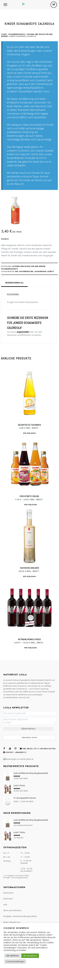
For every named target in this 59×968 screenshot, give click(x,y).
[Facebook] (4, 748)
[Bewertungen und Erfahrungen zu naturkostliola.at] (18, 759)
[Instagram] (15, 748)
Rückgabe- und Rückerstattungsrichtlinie (20, 916)
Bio (16, 271)
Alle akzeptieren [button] (30, 955)
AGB (5, 904)
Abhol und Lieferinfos (12, 910)
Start (4, 34)
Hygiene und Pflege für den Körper (26, 35)
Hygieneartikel (26, 271)
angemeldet (23, 331)
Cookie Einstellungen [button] (15, 961)
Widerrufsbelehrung (11, 922)
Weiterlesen (29, 433)
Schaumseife (40, 271)
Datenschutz (8, 893)
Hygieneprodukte (16, 34)
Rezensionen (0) (14, 283)
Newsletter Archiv (29, 737)
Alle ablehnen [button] (12, 955)
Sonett (5, 238)
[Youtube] (10, 748)
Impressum (8, 898)
